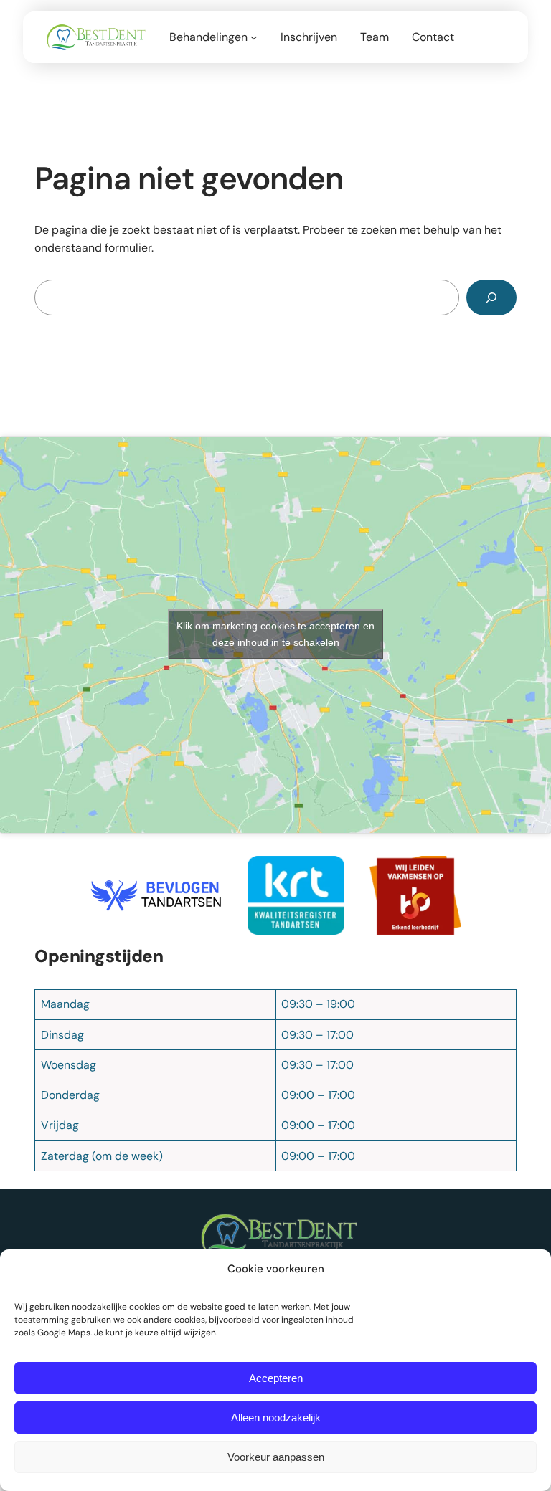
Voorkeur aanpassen (275, 1457)
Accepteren (276, 1378)
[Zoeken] (491, 297)
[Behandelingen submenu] (254, 37)
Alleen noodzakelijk (276, 1417)
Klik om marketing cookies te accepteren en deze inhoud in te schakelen (275, 634)
